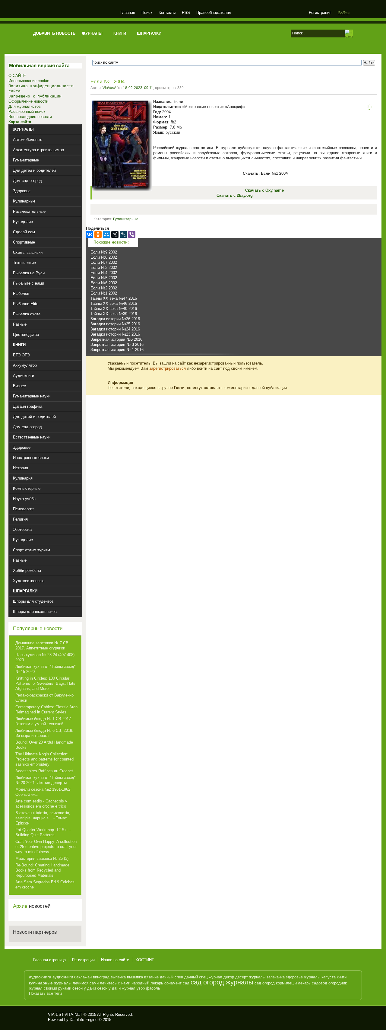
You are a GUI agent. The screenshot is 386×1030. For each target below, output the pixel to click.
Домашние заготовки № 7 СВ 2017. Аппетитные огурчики (41, 645)
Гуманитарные (125, 219)
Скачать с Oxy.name (264, 190)
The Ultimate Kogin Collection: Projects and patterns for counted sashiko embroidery (44, 759)
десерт (241, 977)
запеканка (276, 977)
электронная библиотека (73, 13)
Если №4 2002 (103, 272)
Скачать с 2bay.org (235, 195)
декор (228, 977)
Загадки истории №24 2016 (115, 329)
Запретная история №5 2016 (116, 339)
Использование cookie (28, 80)
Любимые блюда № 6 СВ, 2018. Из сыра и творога (44, 733)
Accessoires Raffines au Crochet (44, 771)
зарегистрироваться (167, 368)
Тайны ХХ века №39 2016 (113, 313)
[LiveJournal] (123, 234)
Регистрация (320, 12)
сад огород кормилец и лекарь (283, 983)
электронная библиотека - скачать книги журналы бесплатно (38, 1017)
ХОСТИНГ (144, 960)
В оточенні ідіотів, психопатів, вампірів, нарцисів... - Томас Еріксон (42, 818)
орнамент (173, 983)
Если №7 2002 (103, 262)
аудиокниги (62, 977)
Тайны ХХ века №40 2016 (113, 308)
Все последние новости (30, 116)
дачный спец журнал (203, 977)
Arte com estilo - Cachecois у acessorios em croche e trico (41, 803)
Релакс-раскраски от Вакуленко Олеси (44, 698)
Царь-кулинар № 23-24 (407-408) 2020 (44, 657)
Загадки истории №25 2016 (115, 324)
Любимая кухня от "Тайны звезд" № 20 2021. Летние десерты (45, 780)
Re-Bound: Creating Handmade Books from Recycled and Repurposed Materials (42, 870)
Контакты (167, 12)
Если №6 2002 (103, 283)
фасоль (153, 988)
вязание (151, 977)
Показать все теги (45, 993)
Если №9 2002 (103, 252)
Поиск (146, 12)
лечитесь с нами (115, 983)
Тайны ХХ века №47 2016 (113, 298)
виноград (101, 977)
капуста (328, 977)
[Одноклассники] (98, 234)
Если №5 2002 (103, 278)
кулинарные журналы (50, 983)
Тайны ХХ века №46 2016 (113, 303)
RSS (186, 12)
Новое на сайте (115, 960)
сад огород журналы (222, 982)
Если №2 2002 (103, 288)
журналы (257, 977)
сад (186, 983)
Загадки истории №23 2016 (115, 334)
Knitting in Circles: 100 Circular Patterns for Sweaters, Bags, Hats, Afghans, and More (46, 683)
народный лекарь (147, 983)
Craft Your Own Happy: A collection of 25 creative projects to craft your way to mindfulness (46, 846)
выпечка (118, 977)
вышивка (135, 977)
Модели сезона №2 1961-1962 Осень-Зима (42, 792)
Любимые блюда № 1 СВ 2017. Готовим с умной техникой (43, 721)
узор (141, 988)
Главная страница (49, 960)
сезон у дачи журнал (116, 988)
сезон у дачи (84, 988)
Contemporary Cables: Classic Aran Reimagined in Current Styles (46, 709)
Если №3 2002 (103, 267)
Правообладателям (214, 12)
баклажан (83, 977)
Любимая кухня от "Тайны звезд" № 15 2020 (45, 669)
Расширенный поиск (26, 111)
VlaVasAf (110, 88)
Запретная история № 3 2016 (117, 344)
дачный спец (171, 977)
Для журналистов (24, 106)
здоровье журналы (303, 977)
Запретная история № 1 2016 (117, 349)
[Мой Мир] (106, 234)
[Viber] (131, 234)
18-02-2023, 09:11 (138, 88)
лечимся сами (86, 983)
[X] (115, 234)
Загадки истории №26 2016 (115, 319)
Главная (127, 12)
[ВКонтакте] (89, 234)
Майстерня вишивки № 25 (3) (41, 858)
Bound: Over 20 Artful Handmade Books (44, 745)
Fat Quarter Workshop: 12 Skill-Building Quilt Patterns (43, 832)
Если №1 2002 (103, 293)
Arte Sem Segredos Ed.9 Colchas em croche (44, 884)
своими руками (57, 988)
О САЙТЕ (17, 75)
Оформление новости (28, 101)
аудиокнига (40, 976)
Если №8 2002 (103, 257)
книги (341, 977)
